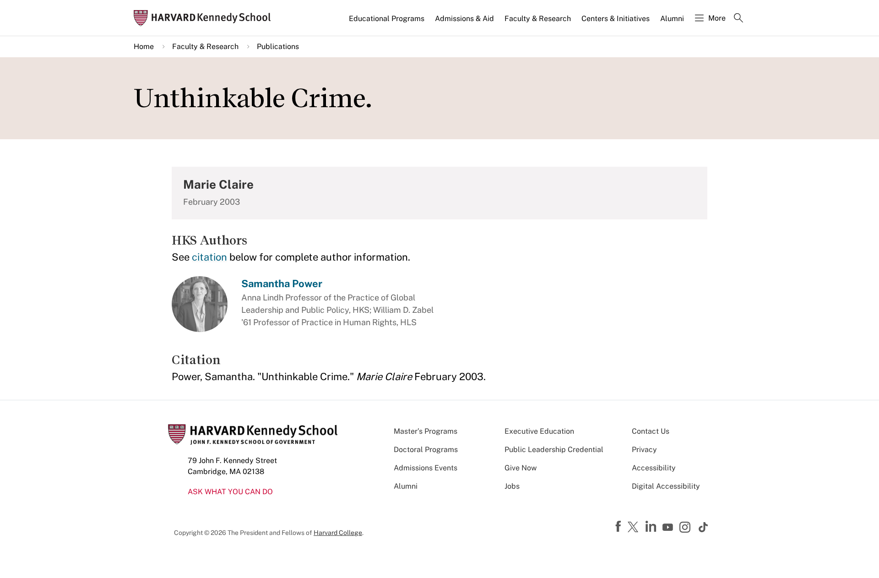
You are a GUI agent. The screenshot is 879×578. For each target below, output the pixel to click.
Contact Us (650, 431)
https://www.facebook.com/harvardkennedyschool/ (619, 526)
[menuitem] (387, 22)
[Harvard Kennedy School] (205, 18)
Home (144, 46)
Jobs (512, 486)
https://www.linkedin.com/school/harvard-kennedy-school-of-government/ (652, 526)
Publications (278, 46)
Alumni (672, 18)
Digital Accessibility (666, 486)
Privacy (644, 449)
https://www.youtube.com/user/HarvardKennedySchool (669, 527)
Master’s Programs (425, 431)
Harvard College (338, 532)
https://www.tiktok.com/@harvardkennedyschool (704, 527)
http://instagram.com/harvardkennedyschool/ (686, 528)
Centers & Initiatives (615, 18)
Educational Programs (386, 18)
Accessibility (654, 467)
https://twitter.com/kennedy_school (634, 528)
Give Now (521, 467)
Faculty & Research (538, 18)
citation (209, 257)
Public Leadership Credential (554, 449)
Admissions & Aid (464, 18)
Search (738, 18)
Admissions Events (425, 467)
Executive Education (539, 431)
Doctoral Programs (426, 449)
